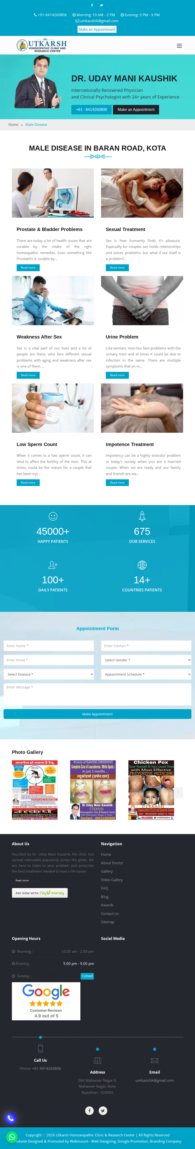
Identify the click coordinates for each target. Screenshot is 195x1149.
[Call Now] (11, 1119)
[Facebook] (91, 5)
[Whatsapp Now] (12, 1137)
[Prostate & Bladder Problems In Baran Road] (53, 193)
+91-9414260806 (52, 14)
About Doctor (112, 862)
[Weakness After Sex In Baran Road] (53, 300)
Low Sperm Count (37, 444)
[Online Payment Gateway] (40, 892)
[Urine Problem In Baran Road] (142, 300)
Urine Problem (122, 336)
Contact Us (110, 913)
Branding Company (165, 1141)
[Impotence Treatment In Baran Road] (142, 408)
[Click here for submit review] (46, 1000)
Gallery (107, 871)
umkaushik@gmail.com (99, 20)
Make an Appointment (97, 29)
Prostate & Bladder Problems (50, 229)
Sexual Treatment (125, 229)
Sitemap (107, 921)
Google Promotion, (133, 1141)
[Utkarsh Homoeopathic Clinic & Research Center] (42, 45)
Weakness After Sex (39, 336)
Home (13, 124)
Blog (104, 896)
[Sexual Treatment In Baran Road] (142, 193)
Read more (28, 267)
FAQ (104, 888)
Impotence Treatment (130, 444)
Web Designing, (104, 1141)
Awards (107, 905)
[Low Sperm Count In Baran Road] (53, 408)
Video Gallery (112, 879)
